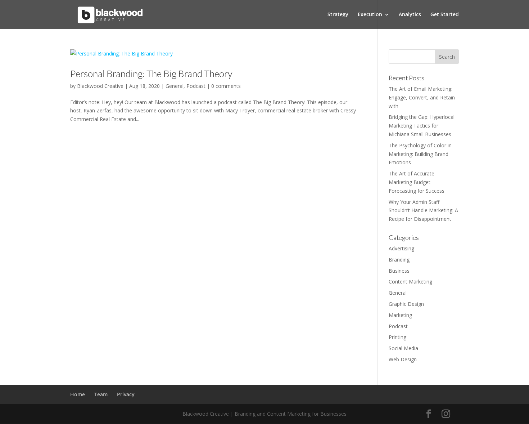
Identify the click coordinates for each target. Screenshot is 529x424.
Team (101, 394)
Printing (397, 337)
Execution (370, 15)
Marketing (400, 315)
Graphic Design (406, 303)
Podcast (195, 85)
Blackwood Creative (100, 85)
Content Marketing (410, 281)
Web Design (403, 359)
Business (399, 270)
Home (77, 394)
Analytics (410, 15)
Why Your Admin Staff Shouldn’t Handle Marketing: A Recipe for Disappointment (423, 210)
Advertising (401, 248)
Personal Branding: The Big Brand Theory (151, 73)
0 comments (226, 85)
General (175, 85)
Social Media (403, 348)
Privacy (126, 394)
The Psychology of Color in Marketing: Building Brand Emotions (420, 154)
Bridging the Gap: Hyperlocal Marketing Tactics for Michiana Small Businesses (422, 125)
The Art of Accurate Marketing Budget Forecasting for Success (416, 182)
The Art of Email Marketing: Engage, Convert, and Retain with (422, 97)
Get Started (444, 15)
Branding (399, 259)
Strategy (337, 15)
